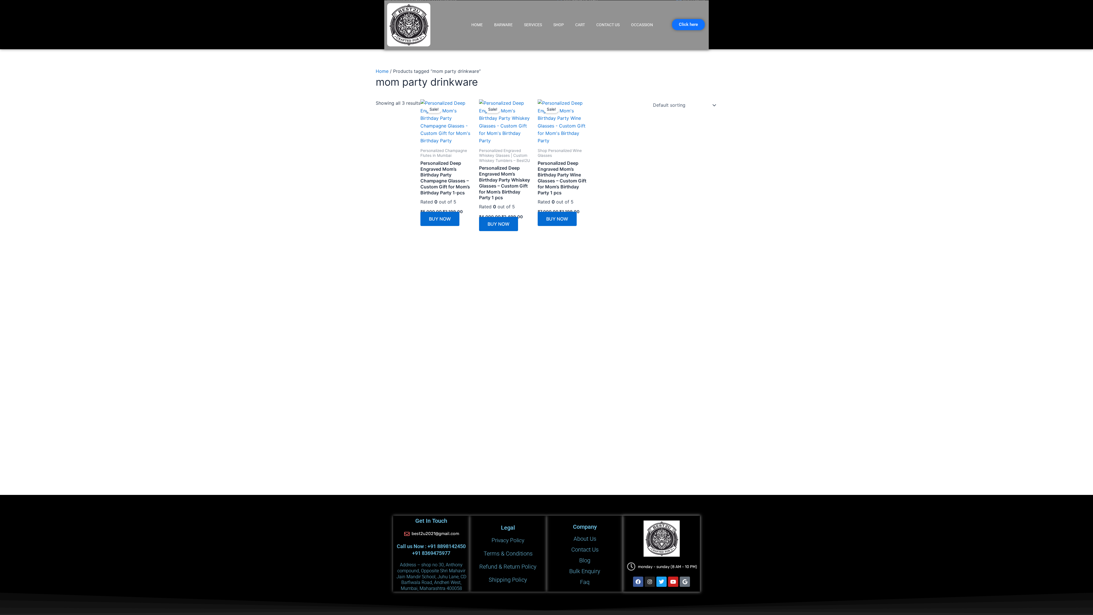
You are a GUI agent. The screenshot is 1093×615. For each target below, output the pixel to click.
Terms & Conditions (508, 545)
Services (533, 24)
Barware (503, 24)
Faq (584, 584)
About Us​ (585, 524)
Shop (558, 24)
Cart (580, 24)
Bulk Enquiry (584, 569)
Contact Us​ (608, 24)
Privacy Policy (508, 528)
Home (477, 24)
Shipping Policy (508, 579)
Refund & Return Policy (508, 562)
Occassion (642, 24)
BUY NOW (395, 265)
